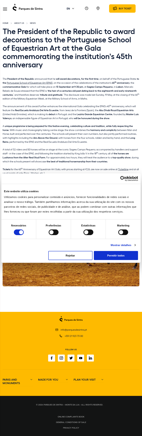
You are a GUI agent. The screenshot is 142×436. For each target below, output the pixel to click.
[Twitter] (71, 358)
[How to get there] (98, 8)
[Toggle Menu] (5, 9)
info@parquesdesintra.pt (74, 329)
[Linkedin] (90, 358)
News (33, 23)
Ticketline (123, 169)
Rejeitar (70, 255)
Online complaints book (71, 416)
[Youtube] (80, 358)
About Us (19, 23)
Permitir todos (116, 255)
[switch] (54, 232)
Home (5, 23)
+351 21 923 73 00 (74, 335)
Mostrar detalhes (121, 244)
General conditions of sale (71, 422)
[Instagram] (61, 358)
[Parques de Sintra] (28, 10)
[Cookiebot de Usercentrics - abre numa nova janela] (123, 178)
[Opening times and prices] (86, 8)
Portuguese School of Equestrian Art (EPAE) (30, 82)
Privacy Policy (71, 427)
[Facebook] (51, 358)
